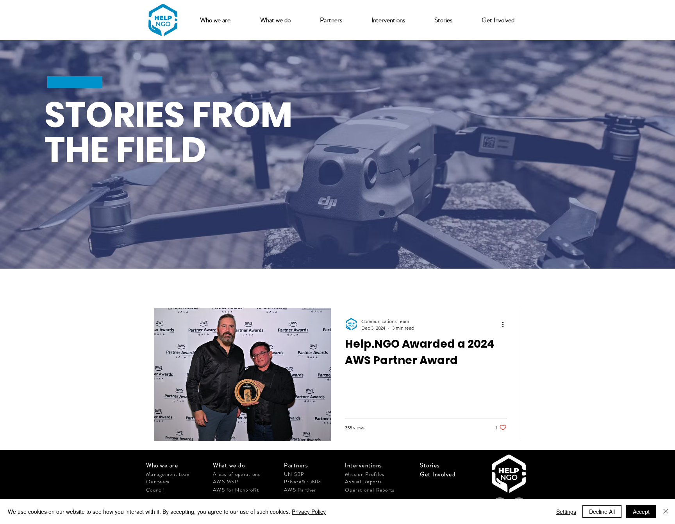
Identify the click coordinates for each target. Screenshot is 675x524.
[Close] (665, 511)
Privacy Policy (309, 511)
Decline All (602, 511)
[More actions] (505, 324)
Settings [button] (566, 511)
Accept (641, 511)
